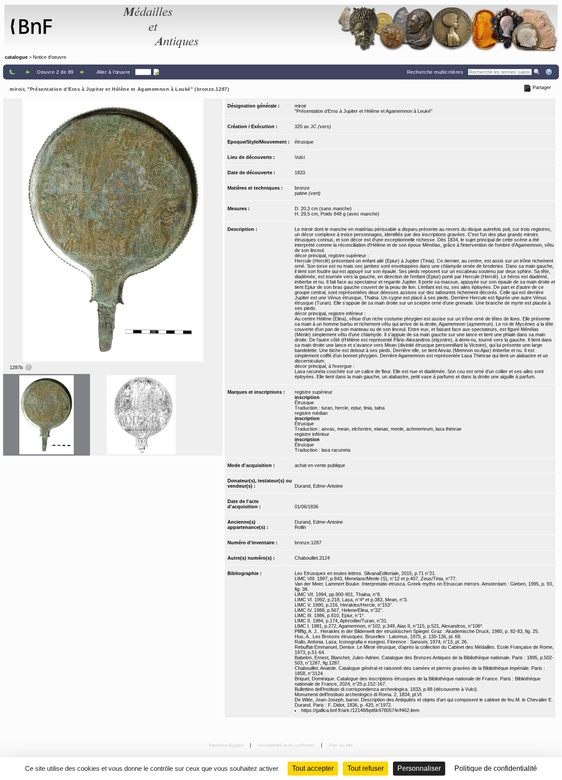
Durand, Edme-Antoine (319, 486)
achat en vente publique (320, 465)
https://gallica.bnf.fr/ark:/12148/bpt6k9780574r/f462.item (360, 710)
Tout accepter (313, 768)
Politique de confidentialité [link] (495, 768)
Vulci (300, 157)
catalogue (16, 57)
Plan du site (341, 745)
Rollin (300, 527)
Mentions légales (227, 745)
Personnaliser (419, 768)
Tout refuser (365, 768)
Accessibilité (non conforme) (287, 745)
